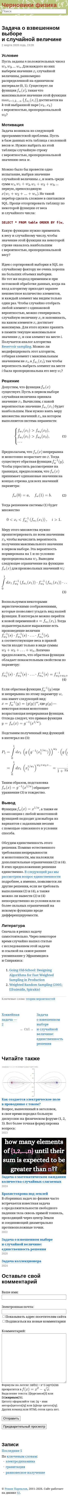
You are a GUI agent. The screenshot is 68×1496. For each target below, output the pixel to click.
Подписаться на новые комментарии (35, 1321)
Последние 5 (12, 1450)
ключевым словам (22, 1456)
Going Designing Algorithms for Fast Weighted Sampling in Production (31, 975)
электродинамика (20, 1461)
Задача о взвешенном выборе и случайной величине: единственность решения (50, 1029)
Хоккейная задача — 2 (10, 1019)
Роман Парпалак (16, 1489)
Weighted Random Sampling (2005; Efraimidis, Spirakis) (36, 987)
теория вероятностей (40, 999)
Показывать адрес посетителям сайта (35, 1316)
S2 (18, 1492)
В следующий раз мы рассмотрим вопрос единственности (31, 874)
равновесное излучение (25, 1472)
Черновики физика (29, 5)
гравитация (15, 1467)
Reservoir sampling (16, 346)
